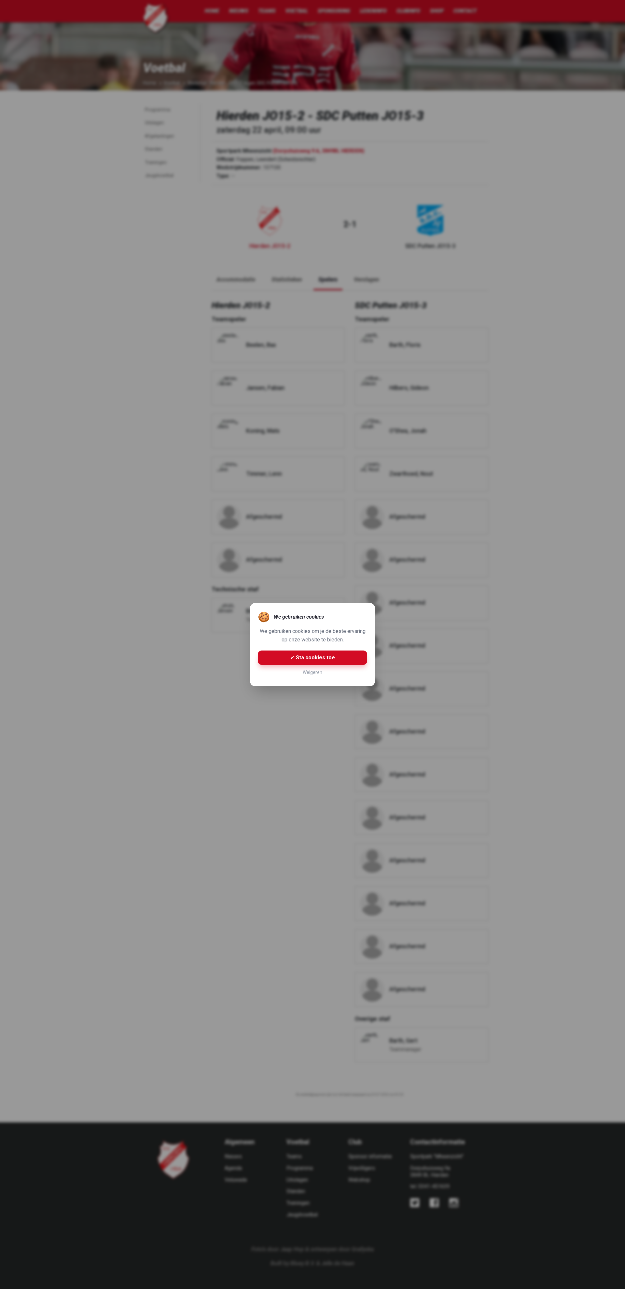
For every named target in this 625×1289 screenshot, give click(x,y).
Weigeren (312, 672)
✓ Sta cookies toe (312, 657)
